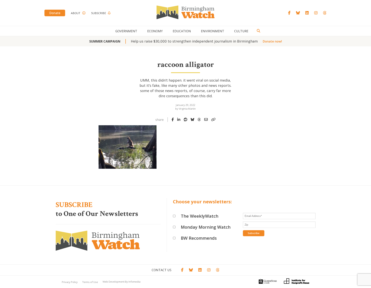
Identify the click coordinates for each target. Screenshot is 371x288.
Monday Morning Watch (206, 227)
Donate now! (272, 41)
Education (182, 31)
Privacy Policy (70, 282)
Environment (212, 31)
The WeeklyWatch (199, 216)
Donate (54, 13)
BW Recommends (199, 238)
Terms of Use (90, 282)
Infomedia (134, 281)
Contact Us (161, 270)
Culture (241, 31)
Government (126, 31)
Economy (155, 31)
